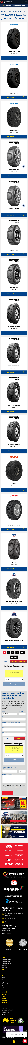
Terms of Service (20, 787)
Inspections (5, 982)
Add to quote (10, 58)
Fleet (3, 996)
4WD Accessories (6, 978)
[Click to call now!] (22, 2)
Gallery (4, 1000)
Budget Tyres (5, 1012)
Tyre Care (4, 965)
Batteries (4, 980)
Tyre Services (5, 986)
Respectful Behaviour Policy (8, 1037)
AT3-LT (14, 562)
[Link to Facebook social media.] (14, 1041)
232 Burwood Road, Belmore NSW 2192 (14, 914)
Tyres (3, 957)
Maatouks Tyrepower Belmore (15, 5)
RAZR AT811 (14, 483)
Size (3, 712)
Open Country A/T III (14, 51)
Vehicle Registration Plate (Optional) (9, 768)
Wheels (4, 970)
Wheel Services (6, 988)
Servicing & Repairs (7, 984)
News (4, 998)
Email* (4, 727)
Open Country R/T (14, 130)
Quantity (21, 712)
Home (4, 11)
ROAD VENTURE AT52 (14, 326)
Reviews (4, 1002)
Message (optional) (7, 774)
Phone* (11, 722)
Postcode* (5, 732)
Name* (4, 717)
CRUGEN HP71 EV (14, 169)
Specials (4, 992)
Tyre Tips (4, 967)
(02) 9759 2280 (10, 919)
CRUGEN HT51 (14, 248)
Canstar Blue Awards (7, 1010)
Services (4, 976)
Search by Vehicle (7, 959)
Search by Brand (6, 963)
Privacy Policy (10, 787)
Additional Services (7, 990)
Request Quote (8, 793)
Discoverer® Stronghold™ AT (14, 640)
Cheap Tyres (5, 1014)
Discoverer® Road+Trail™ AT (14, 601)
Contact (4, 994)
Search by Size (6, 961)
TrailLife (14, 523)
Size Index (4, 1008)
